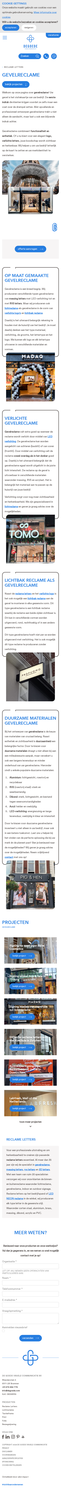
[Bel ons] (46, 56)
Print (4, 1417)
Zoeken (25, 56)
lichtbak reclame (34, 313)
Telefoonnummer (11, 1289)
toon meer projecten (30, 1122)
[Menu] (5, 37)
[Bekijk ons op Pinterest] (18, 1437)
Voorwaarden (9, 1455)
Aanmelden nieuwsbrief (14, 1327)
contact (9, 857)
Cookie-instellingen (12, 1465)
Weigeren (28, 28)
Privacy (5, 1448)
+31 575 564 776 (10, 1387)
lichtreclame (11, 308)
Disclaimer (7, 1451)
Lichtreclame (8, 1410)
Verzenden (27, 1338)
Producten (8, 1402)
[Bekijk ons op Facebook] (3, 1437)
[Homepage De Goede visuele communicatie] (30, 42)
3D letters (44, 1169)
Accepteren (10, 28)
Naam (5, 1278)
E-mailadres (8, 1300)
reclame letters (23, 594)
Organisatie (8, 1261)
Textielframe (8, 1414)
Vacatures (53, 35)
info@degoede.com (54, 56)
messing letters (14, 1169)
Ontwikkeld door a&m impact (15, 1477)
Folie (4, 1421)
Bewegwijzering (9, 1424)
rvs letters (29, 1169)
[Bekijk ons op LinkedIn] (7, 1437)
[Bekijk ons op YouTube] (23, 1437)
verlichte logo (46, 594)
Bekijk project (19, 956)
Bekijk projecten (14, 84)
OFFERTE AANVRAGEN (28, 249)
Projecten (15, 922)
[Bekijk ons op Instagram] (13, 1437)
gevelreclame (42, 1165)
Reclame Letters (13, 67)
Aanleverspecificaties (12, 1458)
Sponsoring (8, 1462)
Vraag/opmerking (11, 1311)
